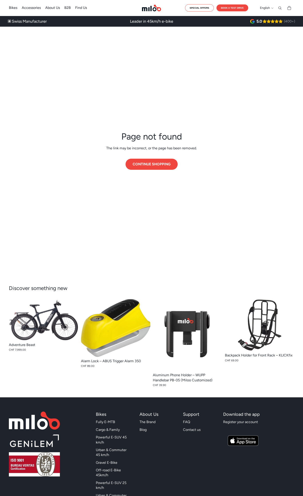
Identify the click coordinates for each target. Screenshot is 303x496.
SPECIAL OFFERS (199, 8)
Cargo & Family (108, 430)
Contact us (192, 430)
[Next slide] (71, 320)
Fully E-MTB (105, 422)
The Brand (147, 422)
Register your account (240, 422)
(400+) (289, 21)
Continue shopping (152, 164)
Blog (143, 430)
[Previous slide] (15, 320)
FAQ (186, 422)
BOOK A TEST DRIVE (232, 8)
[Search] (280, 8)
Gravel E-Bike (106, 462)
